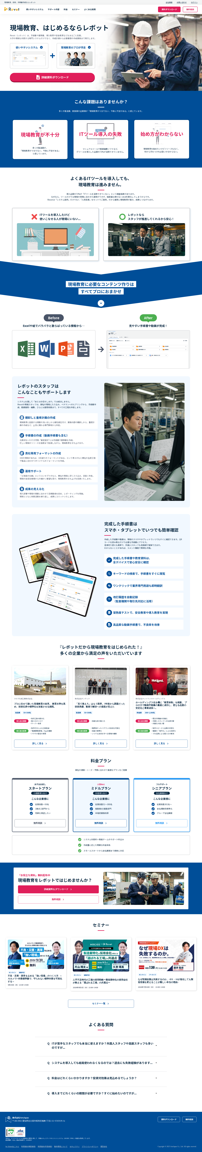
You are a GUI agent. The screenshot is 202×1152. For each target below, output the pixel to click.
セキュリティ (75, 1146)
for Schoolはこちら (12, 1146)
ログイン (194, 2)
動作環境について (60, 1146)
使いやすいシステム (34, 9)
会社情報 (169, 2)
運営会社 (103, 1146)
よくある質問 (90, 9)
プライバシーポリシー (90, 1146)
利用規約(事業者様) (28, 1146)
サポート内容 (53, 9)
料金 (66, 9)
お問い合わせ (182, 2)
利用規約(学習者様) (45, 1146)
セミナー (76, 9)
